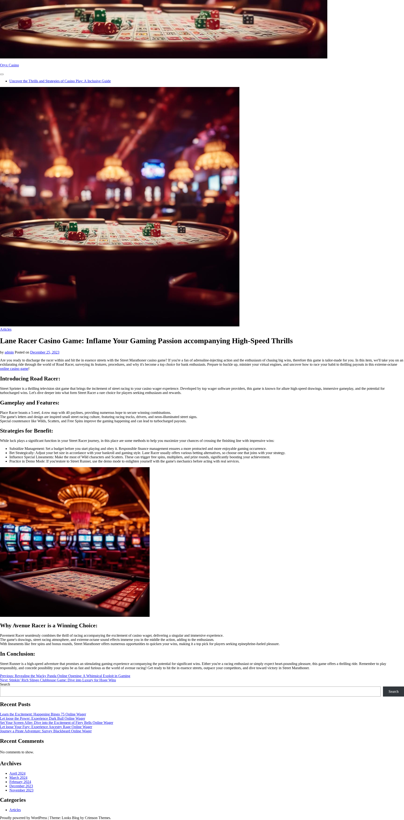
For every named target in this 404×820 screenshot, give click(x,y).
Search (5, 684)
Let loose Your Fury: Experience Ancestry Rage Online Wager (46, 727)
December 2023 (21, 786)
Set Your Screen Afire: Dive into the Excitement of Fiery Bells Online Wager (56, 723)
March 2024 (18, 778)
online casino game (14, 369)
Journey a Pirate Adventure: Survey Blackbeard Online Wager (46, 731)
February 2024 (20, 782)
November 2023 (21, 790)
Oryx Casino (9, 65)
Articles (5, 329)
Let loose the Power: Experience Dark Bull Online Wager (42, 718)
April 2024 (17, 773)
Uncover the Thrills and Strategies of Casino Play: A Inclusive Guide (60, 81)
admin (9, 352)
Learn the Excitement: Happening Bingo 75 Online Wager (43, 714)
